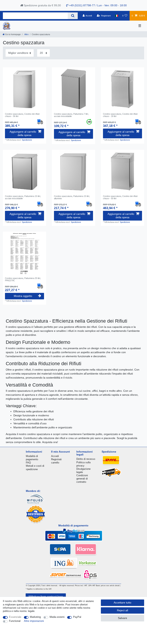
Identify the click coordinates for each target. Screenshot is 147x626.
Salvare (122, 618)
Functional (14, 621)
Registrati (56, 459)
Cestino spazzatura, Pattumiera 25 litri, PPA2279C (23, 279)
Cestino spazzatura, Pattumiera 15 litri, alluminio (72, 197)
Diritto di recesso (85, 459)
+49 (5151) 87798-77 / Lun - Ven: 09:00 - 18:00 (97, 5)
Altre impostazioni (34, 621)
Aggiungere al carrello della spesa (23, 133)
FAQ (28, 462)
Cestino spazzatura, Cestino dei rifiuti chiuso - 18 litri (120, 115)
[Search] (73, 15)
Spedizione (27, 140)
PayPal (77, 617)
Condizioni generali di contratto (82, 478)
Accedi (55, 456)
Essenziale (15, 617)
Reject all (122, 610)
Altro (26, 34)
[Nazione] (116, 15)
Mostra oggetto (23, 295)
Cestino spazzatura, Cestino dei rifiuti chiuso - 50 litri (120, 197)
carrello (55, 462)
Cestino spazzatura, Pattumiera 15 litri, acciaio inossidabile (23, 197)
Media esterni (57, 617)
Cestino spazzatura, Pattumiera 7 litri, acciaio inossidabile (71, 115)
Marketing (35, 617)
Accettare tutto (122, 602)
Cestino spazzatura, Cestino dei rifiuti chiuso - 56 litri (22, 115)
